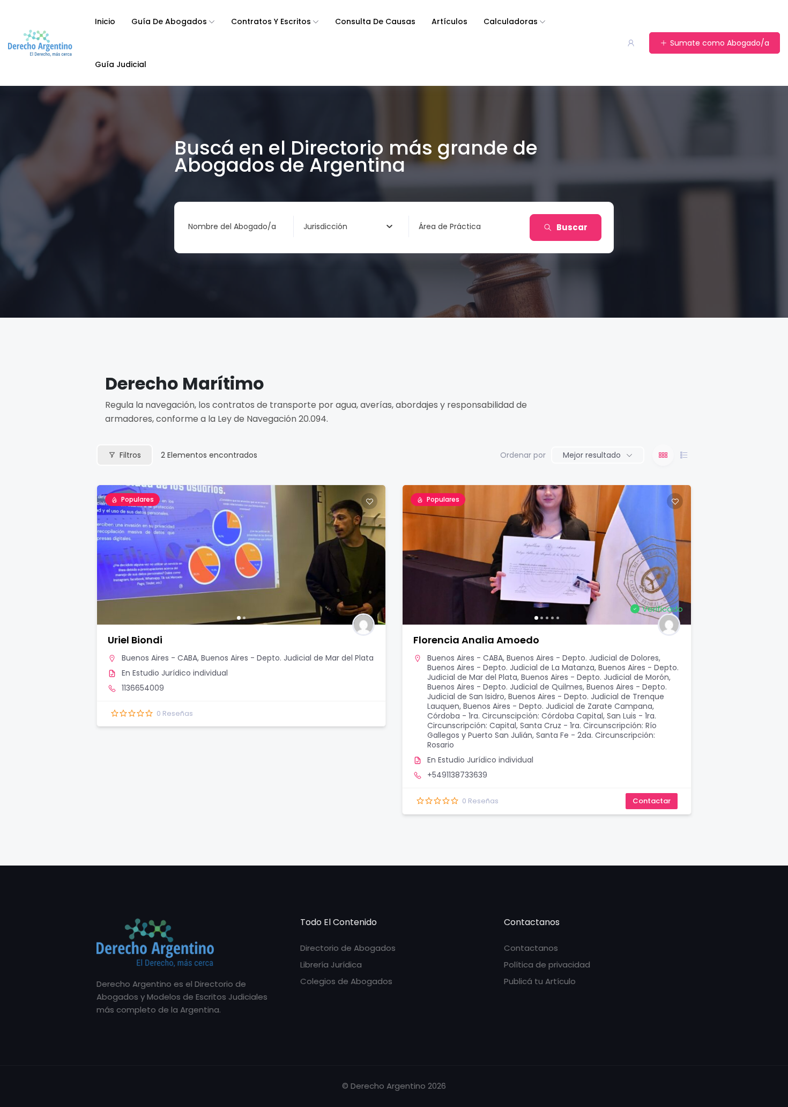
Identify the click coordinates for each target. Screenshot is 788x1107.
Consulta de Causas (375, 21)
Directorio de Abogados (348, 948)
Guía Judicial (120, 64)
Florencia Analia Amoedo (476, 640)
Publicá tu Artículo (540, 981)
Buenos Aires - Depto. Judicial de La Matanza (510, 667)
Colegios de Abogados (346, 981)
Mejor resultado (592, 455)
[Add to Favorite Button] (369, 501)
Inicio (105, 21)
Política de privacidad (547, 964)
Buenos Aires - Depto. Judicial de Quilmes (505, 686)
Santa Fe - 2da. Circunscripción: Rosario (541, 740)
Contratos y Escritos (271, 21)
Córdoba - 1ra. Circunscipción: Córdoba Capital (515, 715)
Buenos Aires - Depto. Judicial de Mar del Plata (287, 658)
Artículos (449, 21)
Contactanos (531, 948)
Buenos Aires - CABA (159, 658)
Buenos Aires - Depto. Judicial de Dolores (583, 658)
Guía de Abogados (169, 21)
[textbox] (325, 226)
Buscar (572, 227)
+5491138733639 (457, 775)
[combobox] (347, 226)
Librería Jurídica (331, 964)
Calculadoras (511, 21)
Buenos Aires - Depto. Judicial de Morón (595, 677)
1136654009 (143, 688)
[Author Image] (363, 624)
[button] (110, 555)
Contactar (652, 801)
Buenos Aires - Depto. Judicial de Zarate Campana (557, 706)
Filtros (130, 455)
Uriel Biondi (135, 640)
